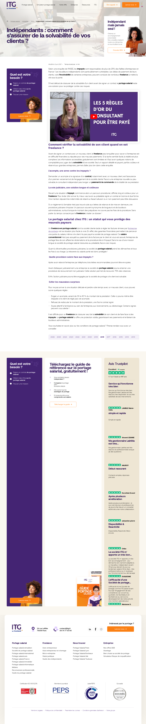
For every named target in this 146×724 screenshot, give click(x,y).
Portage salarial (27, 5)
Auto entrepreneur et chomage (54, 651)
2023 (71, 337)
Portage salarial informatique (23, 665)
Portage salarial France (20, 659)
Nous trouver (79, 643)
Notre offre (63, 5)
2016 (114, 337)
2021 (83, 337)
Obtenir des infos (22, 90)
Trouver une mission (20, 95)
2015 (121, 337)
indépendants (56, 659)
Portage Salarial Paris (81, 648)
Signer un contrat (24, 84)
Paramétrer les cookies (72, 710)
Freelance (47, 643)
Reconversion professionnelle (23, 670)
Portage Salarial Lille (80, 656)
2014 (127, 337)
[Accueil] (7, 21)
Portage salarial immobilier (22, 662)
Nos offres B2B (109, 648)
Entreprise (74, 5)
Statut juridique (48, 656)
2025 (59, 337)
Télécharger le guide (62, 404)
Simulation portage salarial (46, 5)
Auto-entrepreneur (50, 648)
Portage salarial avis (19, 656)
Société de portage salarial (22, 651)
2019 (96, 337)
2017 (108, 337)
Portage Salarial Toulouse (82, 659)
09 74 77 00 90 (66, 631)
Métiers (15, 667)
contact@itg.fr (65, 628)
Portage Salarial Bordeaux (83, 653)
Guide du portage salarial (21, 673)
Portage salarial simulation (22, 648)
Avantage (107, 651)
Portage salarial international (23, 653)
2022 (77, 337)
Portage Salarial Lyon (81, 651)
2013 (133, 337)
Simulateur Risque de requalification (117, 656)
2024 (65, 337)
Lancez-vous (23, 116)
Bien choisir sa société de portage (116, 653)
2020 (90, 337)
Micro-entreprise (49, 653)
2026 (53, 337)
